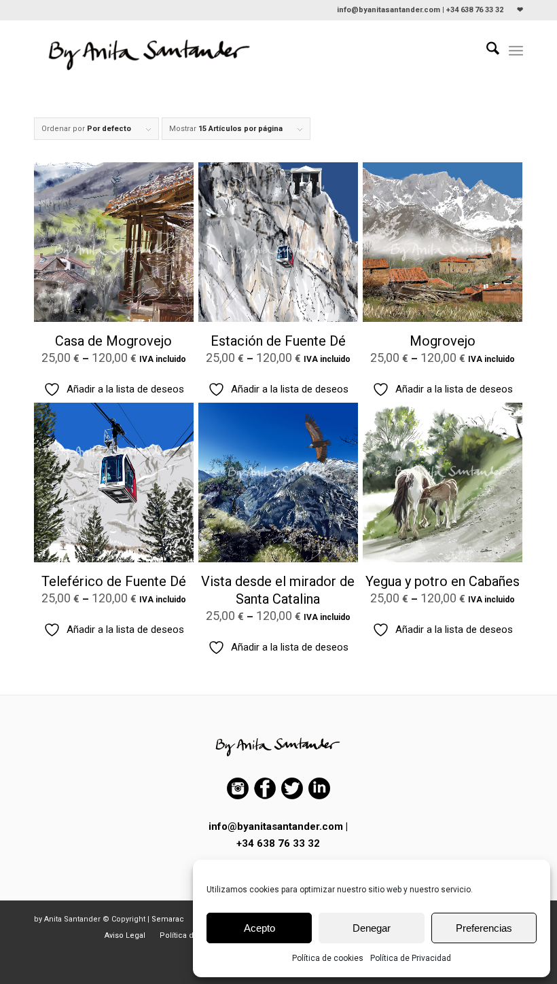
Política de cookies (327, 958)
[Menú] (516, 51)
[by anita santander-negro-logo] (150, 50)
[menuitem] (516, 10)
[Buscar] (486, 50)
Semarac (167, 919)
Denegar (372, 928)
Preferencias (484, 928)
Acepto (259, 928)
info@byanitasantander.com (276, 826)
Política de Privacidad (410, 958)
